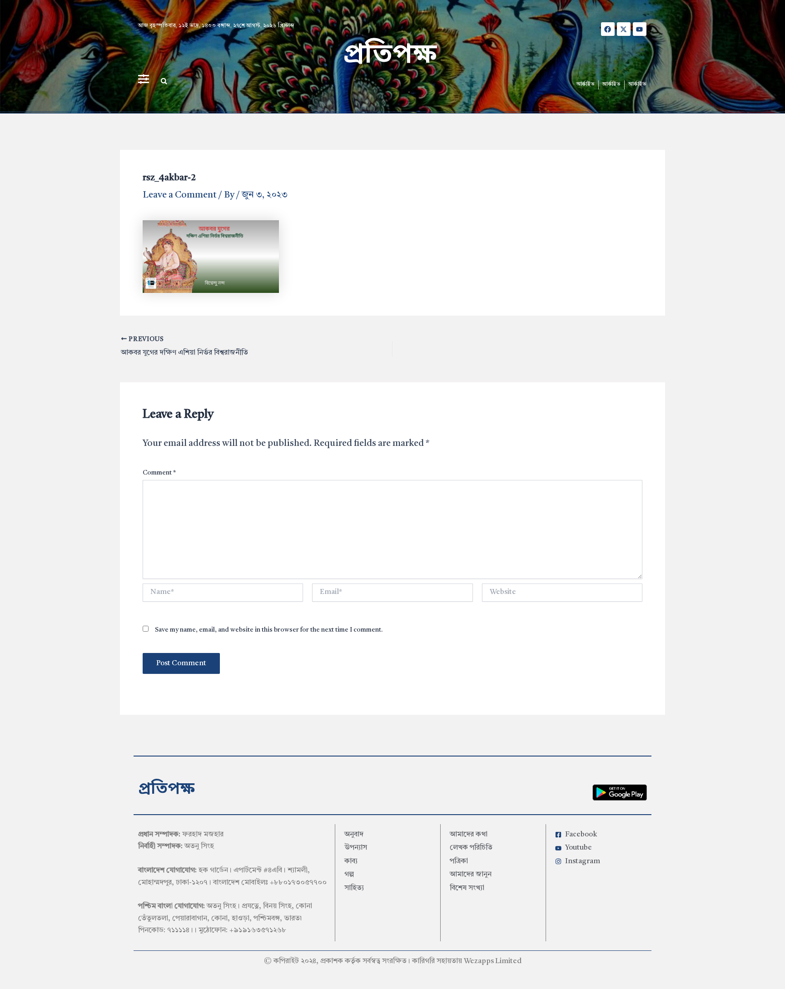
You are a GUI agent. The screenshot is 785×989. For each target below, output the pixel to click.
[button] (164, 81)
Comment (159, 473)
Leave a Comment (180, 195)
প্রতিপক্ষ (390, 56)
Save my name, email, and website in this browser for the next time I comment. (269, 630)
